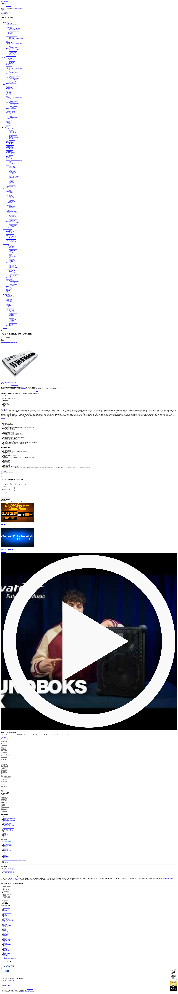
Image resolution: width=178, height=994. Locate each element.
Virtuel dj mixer (6, 916)
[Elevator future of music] (17, 8)
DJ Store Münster (7, 844)
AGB (4, 833)
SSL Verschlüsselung (8, 830)
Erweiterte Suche (4, 13)
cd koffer (5, 923)
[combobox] (7, 12)
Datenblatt (3, 418)
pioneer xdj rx (6, 951)
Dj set (4, 909)
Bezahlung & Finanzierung (9, 818)
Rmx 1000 (5, 938)
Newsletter (5, 849)
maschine (5, 943)
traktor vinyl (6, 933)
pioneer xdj (5, 935)
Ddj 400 (5, 949)
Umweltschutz (6, 824)
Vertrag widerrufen (8, 841)
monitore (5, 924)
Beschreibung (4, 409)
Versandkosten (14, 385)
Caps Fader (5, 954)
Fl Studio (5, 914)
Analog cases (6, 911)
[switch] (173, 978)
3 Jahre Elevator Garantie (8, 825)
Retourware (5, 856)
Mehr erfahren (4, 737)
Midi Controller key (7, 913)
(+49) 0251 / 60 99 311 (9, 980)
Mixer (4, 928)
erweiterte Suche (7, 823)
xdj (4, 945)
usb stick (5, 929)
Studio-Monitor (6, 926)
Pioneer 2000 (6, 950)
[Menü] (176, 970)
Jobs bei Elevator (7, 821)
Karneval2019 (6, 940)
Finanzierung (6, 857)
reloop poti (5, 910)
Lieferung (5, 819)
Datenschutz (6, 831)
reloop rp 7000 (6, 915)
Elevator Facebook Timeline (15, 879)
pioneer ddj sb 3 (6, 948)
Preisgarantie (6, 843)
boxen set (5, 918)
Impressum (5, 834)
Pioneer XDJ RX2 (7, 944)
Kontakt (5, 835)
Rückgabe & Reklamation (9, 820)
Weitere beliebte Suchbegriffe (9, 958)
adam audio (5, 931)
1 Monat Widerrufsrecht (8, 828)
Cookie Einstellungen (8, 836)
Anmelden (8, 6)
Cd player (5, 934)
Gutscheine (5, 848)
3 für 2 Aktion (6, 908)
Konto (2, 330)
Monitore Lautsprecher (8, 925)
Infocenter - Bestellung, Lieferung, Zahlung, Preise (14, 860)
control (4, 930)
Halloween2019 (6, 953)
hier (37, 391)
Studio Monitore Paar (8, 946)
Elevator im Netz (7, 850)
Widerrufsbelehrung (7, 829)
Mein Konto (8, 4)
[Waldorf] (5, 338)
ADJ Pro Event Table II (8, 919)
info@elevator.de (26, 388)
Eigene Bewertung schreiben (7, 472)
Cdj (4, 941)
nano (4, 936)
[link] (4, 3)
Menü (2, 19)
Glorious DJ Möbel (7, 939)
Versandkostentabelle (25, 991)
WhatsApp (9, 985)
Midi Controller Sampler (8, 920)
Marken (5, 846)
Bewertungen (3, 471)
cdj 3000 (5, 957)
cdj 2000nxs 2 (6, 921)
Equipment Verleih (7, 845)
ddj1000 (5, 955)
